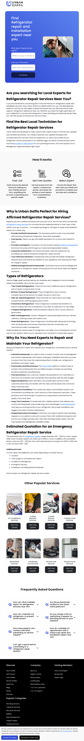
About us (33, 671)
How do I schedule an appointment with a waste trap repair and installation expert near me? (58, 632)
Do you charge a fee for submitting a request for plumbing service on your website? (59, 617)
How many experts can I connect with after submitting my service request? (22, 631)
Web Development (13, 717)
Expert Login (59, 677)
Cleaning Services (12, 724)
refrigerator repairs (33, 436)
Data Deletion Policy (37, 684)
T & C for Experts (36, 691)
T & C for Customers (37, 688)
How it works (10, 671)
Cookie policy (35, 681)
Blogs (8, 688)
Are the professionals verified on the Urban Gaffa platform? (57, 604)
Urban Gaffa (47, 366)
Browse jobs (59, 674)
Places (8, 691)
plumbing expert (69, 404)
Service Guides (11, 681)
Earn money (10, 674)
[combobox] (23, 56)
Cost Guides (10, 677)
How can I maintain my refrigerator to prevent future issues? (21, 616)
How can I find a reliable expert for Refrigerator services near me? (22, 604)
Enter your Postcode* (19, 62)
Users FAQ (9, 684)
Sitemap (9, 694)
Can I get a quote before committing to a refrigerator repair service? (22, 647)
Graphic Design (11, 721)
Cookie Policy (67, 731)
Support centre (35, 674)
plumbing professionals (68, 245)
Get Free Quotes (14, 526)
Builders (9, 714)
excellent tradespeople (23, 143)
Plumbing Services (12, 704)
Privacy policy (35, 677)
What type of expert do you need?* (21, 49)
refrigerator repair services (17, 224)
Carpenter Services (13, 707)
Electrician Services (13, 710)
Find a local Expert (61, 671)
